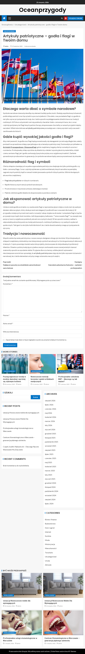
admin (7, 46)
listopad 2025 (50, 438)
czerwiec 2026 (50, 409)
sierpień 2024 (50, 499)
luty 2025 (48, 475)
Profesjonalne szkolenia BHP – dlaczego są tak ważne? (68, 379)
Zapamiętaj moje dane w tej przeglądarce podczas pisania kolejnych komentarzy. (36, 340)
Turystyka (49, 552)
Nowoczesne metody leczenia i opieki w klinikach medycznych (42, 379)
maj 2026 (48, 413)
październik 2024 (51, 491)
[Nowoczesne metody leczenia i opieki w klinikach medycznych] (42, 364)
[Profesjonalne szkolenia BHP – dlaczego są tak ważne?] (70, 364)
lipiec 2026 (49, 405)
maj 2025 (48, 462)
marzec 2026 (50, 421)
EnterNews (55, 651)
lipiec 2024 (49, 503)
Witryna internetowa (11, 332)
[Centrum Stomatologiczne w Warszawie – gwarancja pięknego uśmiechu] (63, 622)
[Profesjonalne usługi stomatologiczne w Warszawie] (22, 622)
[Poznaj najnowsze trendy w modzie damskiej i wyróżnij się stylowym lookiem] (15, 364)
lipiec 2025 (49, 454)
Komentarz (8, 284)
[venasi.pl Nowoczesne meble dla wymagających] (22, 585)
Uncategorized (9, 31)
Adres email (8, 323)
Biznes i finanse (51, 519)
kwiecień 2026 (50, 417)
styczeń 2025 (50, 479)
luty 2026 (48, 425)
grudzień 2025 (50, 433)
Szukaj (8, 393)
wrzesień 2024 (50, 495)
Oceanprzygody (42, 10)
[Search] (62, 18)
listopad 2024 (50, 487)
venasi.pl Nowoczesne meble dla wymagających (21, 413)
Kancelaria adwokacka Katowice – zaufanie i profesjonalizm (65, 265)
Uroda (47, 561)
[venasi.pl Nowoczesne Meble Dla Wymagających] (63, 585)
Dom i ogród (49, 528)
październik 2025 (51, 442)
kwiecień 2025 (50, 466)
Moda (47, 540)
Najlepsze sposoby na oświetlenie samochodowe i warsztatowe (22, 265)
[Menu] (9, 18)
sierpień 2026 (50, 400)
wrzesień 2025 (50, 446)
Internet (48, 532)
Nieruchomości (51, 548)
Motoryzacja (50, 544)
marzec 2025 (50, 470)
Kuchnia (48, 536)
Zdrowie (48, 565)
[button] (9, 18)
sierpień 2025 (50, 450)
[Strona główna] (4, 18)
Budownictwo (50, 524)
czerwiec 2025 (50, 458)
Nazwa (6, 315)
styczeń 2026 (50, 429)
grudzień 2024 (50, 483)
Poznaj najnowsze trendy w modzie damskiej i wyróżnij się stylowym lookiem (14, 379)
